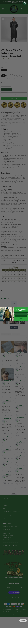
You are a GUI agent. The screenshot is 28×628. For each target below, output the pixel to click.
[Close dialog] (27, 307)
